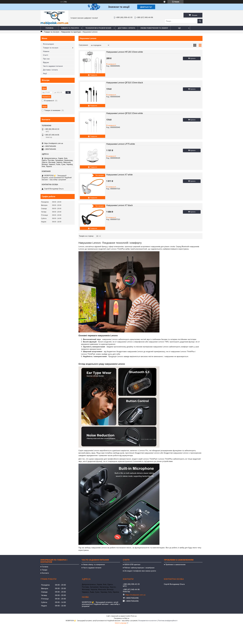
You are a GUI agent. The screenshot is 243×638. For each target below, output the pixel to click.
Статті (45, 55)
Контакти (45, 573)
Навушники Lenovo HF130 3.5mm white (124, 52)
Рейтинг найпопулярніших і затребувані (139, 568)
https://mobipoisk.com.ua (53, 143)
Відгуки (46, 62)
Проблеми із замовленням (175, 564)
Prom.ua (134, 616)
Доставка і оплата (126, 28)
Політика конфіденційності (167, 621)
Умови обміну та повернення (94, 564)
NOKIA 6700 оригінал (132, 564)
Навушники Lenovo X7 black (119, 205)
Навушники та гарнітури (71, 32)
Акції (45, 73)
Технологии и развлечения (98, 28)
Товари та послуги (70, 28)
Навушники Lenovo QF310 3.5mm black (124, 83)
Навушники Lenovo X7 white (119, 175)
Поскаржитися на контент (147, 621)
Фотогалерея (48, 44)
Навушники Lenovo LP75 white (120, 144)
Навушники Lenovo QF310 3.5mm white (124, 113)
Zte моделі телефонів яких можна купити (140, 571)
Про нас (46, 59)
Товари (44, 570)
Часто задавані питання (53, 66)
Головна (49, 28)
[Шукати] (199, 21)
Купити (192, 58)
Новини (46, 51)
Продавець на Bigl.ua (121, 618)
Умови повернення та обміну (154, 28)
